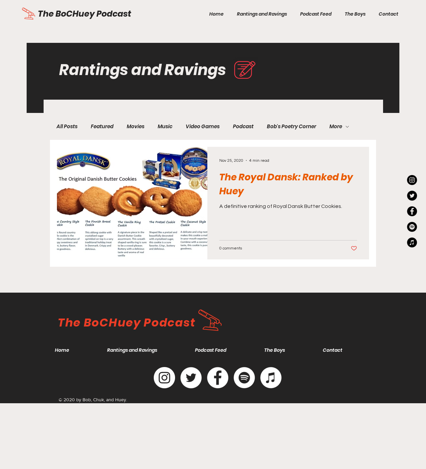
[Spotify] (412, 227)
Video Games (203, 127)
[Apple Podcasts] (412, 242)
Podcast (243, 127)
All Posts (67, 127)
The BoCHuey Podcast (85, 14)
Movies (135, 127)
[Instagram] (412, 180)
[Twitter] (412, 196)
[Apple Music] (271, 377)
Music (165, 127)
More (335, 127)
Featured (102, 127)
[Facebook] (217, 377)
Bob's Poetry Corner (291, 127)
